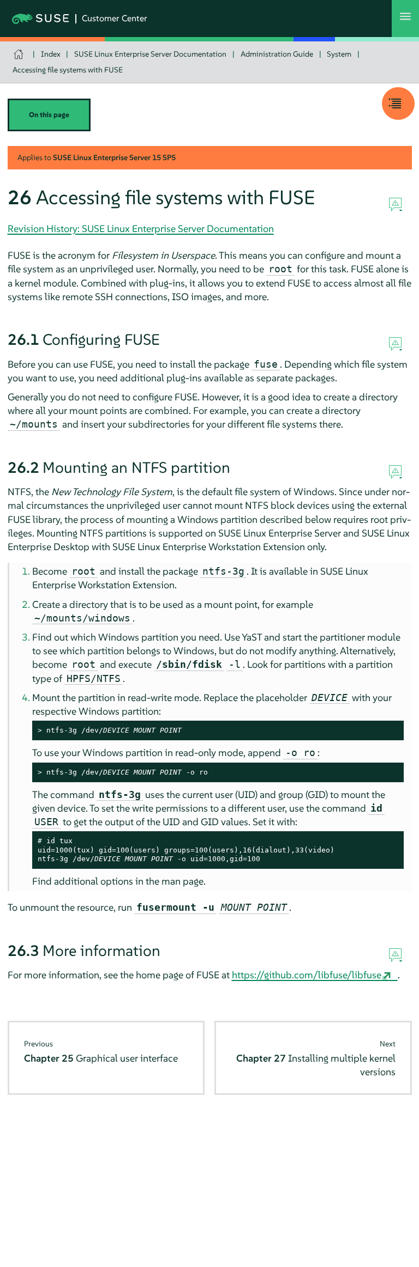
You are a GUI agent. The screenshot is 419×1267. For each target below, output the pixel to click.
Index (51, 54)
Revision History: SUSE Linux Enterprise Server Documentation (141, 228)
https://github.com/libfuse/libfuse (306, 974)
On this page (49, 114)
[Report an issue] (395, 205)
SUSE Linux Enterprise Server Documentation (150, 54)
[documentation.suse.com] (20, 54)
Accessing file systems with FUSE (68, 70)
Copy (389, 731)
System (339, 54)
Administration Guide (277, 54)
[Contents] (398, 103)
